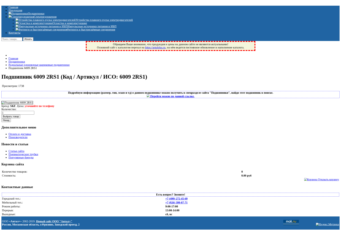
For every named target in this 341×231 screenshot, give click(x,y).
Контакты (14, 32)
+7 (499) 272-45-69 (176, 198)
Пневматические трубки (23, 154)
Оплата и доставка (20, 134)
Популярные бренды (21, 157)
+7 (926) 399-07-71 (176, 202)
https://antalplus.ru (155, 47)
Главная (13, 7)
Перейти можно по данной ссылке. (172, 96)
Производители (18, 137)
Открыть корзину (328, 179)
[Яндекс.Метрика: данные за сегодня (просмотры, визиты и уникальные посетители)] (327, 224)
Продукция (15, 10)
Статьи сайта (16, 151)
